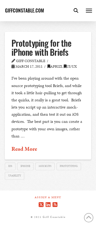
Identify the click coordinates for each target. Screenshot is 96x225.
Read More (24, 149)
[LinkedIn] (48, 204)
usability (14, 176)
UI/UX (71, 66)
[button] (76, 10)
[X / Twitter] (41, 204)
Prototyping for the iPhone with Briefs (41, 47)
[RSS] (55, 204)
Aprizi (56, 66)
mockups (45, 166)
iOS (10, 166)
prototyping (69, 166)
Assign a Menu (48, 197)
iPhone (25, 166)
